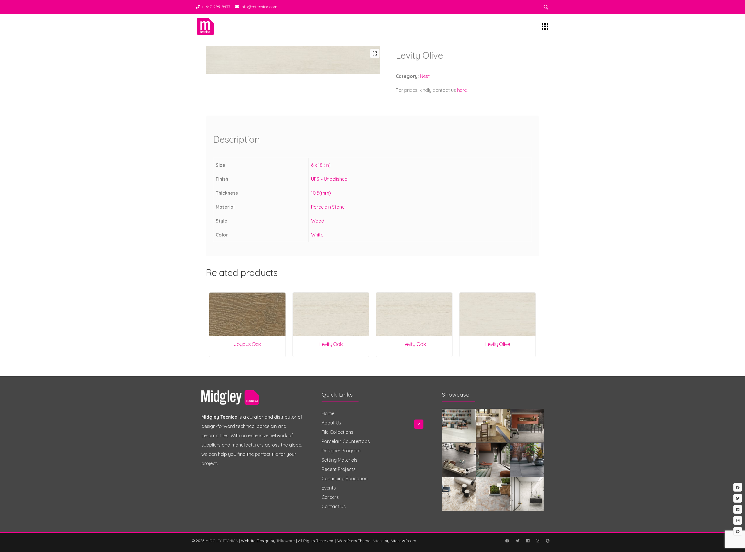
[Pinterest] (547, 540)
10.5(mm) (321, 193)
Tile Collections (337, 432)
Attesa (378, 540)
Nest (425, 76)
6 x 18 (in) (321, 165)
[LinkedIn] (527, 540)
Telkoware (285, 540)
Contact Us (334, 506)
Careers (330, 497)
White (317, 235)
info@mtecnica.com (259, 6)
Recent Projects (339, 469)
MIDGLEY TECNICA (221, 540)
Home (328, 413)
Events (329, 488)
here (462, 90)
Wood (317, 221)
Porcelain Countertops (346, 441)
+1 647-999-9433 (216, 6)
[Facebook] (507, 540)
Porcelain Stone (328, 207)
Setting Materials (339, 460)
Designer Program (341, 451)
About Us (331, 423)
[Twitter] (517, 540)
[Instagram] (537, 540)
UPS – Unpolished (329, 179)
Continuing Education (345, 478)
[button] (374, 53)
